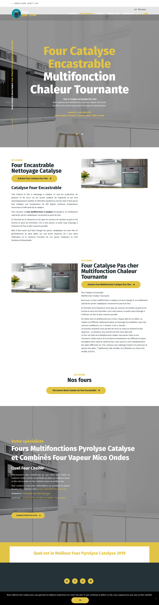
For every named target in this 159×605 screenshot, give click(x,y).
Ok (80, 600)
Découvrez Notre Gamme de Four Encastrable (74, 390)
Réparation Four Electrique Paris (36, 493)
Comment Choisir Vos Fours (26, 515)
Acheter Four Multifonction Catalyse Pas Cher (109, 284)
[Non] (156, 598)
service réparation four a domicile (51, 489)
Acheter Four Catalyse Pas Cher (33, 178)
